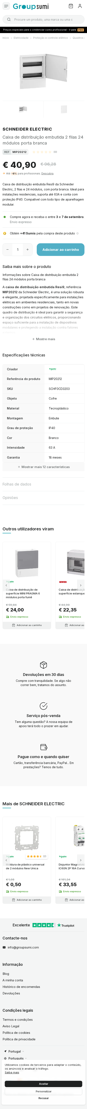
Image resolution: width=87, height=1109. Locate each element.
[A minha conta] (79, 6)
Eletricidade (21, 37)
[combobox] (43, 19)
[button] (45, 151)
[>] (80, 585)
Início (6, 37)
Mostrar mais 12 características (46, 467)
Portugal (14, 1051)
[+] (27, 249)
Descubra (47, 173)
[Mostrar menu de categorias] (6, 6)
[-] (7, 249)
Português (16, 1058)
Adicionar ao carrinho (60, 249)
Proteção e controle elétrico (50, 37)
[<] (6, 585)
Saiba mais (12, 1072)
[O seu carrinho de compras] (70, 6)
